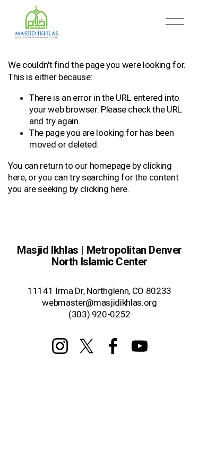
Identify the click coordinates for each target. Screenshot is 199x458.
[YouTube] (139, 346)
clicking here (104, 189)
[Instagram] (59, 346)
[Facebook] (113, 346)
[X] (86, 346)
